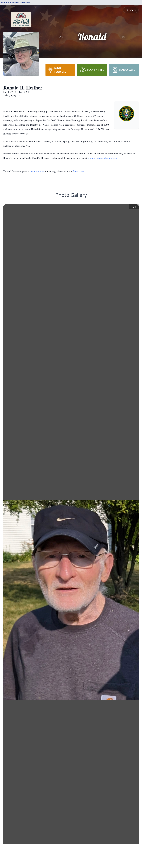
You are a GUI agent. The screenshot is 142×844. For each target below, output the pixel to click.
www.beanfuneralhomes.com (102, 158)
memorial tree (37, 171)
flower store (78, 171)
